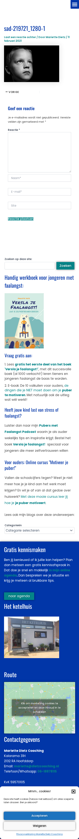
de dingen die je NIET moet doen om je (38, 390)
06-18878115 (47, 771)
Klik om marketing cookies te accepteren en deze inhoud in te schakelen (39, 708)
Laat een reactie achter (20, 37)
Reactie (14, 130)
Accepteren (39, 816)
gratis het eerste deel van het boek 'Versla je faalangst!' (38, 366)
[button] (73, 791)
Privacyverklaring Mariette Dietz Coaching (39, 834)
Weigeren (39, 826)
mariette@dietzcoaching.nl (36, 766)
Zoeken (65, 265)
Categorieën (13, 525)
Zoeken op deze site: (18, 259)
